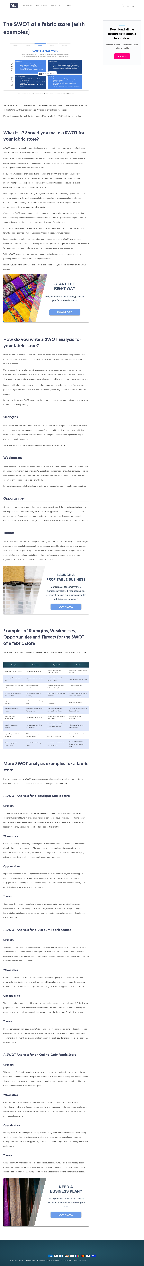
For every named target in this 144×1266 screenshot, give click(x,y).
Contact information (80, 1260)
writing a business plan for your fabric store (34, 265)
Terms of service (54, 1260)
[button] (56, 5)
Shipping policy (66, 1260)
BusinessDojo (19, 1260)
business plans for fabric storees (35, 105)
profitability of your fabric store (73, 652)
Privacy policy (41, 1260)
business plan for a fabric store (65, 94)
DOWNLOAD (122, 56)
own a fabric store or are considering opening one (29, 174)
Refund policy (30, 1260)
